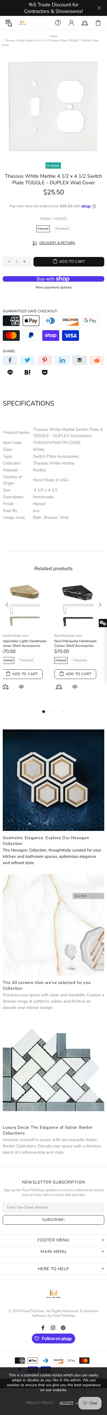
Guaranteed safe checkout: (30, 311)
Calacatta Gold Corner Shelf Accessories (78, 643)
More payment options (54, 287)
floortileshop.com (16, 614)
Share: (9, 351)
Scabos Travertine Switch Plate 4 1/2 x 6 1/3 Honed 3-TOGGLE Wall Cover (26, 625)
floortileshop (22, 22)
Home (53, 36)
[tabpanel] (27, 633)
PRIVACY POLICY (40, 1402)
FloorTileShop (64, 1316)
